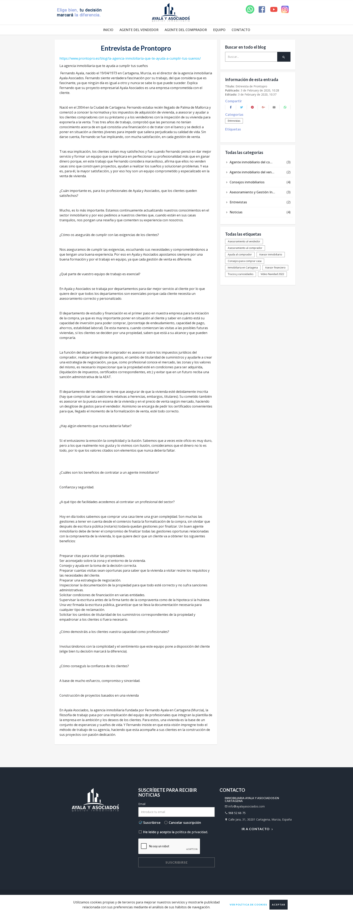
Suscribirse (176, 862)
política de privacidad (191, 832)
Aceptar (278, 904)
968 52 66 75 (237, 813)
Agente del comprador (186, 30)
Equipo (219, 30)
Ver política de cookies (248, 904)
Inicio (108, 30)
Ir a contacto (256, 829)
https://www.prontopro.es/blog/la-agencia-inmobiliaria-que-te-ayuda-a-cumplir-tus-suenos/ (130, 58)
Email (141, 804)
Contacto (241, 30)
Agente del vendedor (139, 30)
